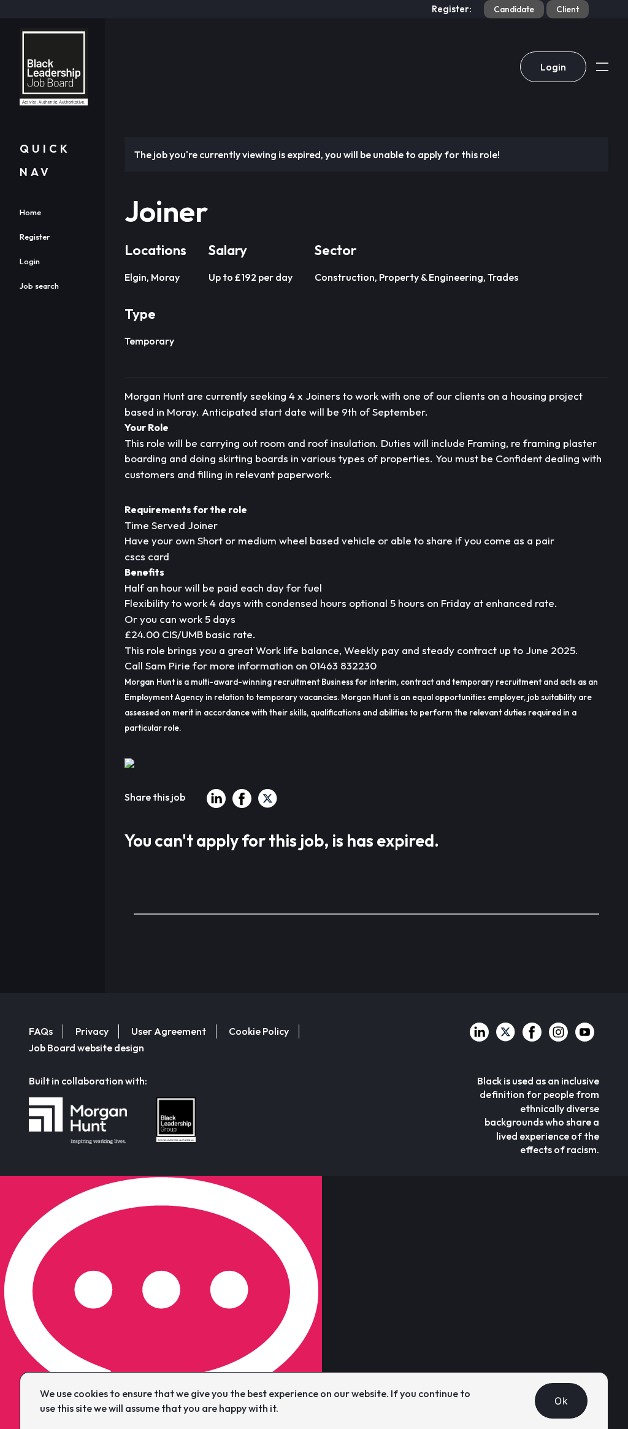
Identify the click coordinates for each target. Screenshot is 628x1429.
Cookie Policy (259, 1031)
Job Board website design (86, 1048)
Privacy (92, 1031)
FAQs (41, 1031)
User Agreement (168, 1031)
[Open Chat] (161, 1302)
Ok (561, 1401)
